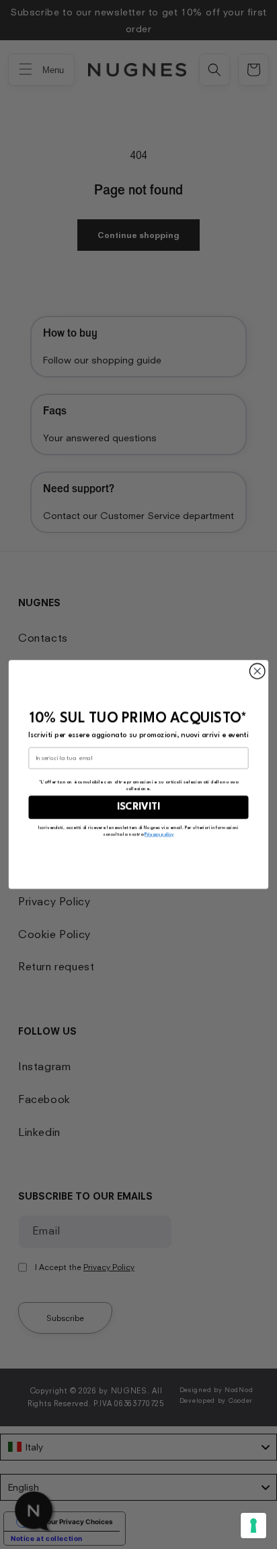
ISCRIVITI (138, 807)
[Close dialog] (257, 671)
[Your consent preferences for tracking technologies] (253, 1525)
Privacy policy (159, 834)
